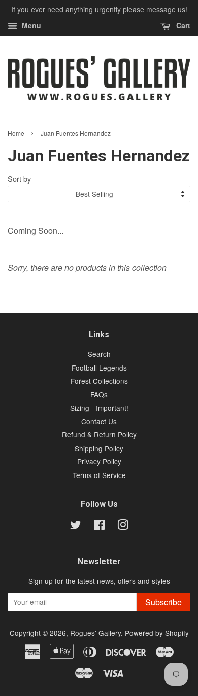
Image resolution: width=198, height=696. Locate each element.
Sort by (19, 178)
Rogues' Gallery (95, 633)
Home (16, 133)
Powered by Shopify (157, 633)
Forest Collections (99, 381)
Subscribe (163, 602)
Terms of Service (99, 475)
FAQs (99, 394)
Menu (30, 25)
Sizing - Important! (99, 407)
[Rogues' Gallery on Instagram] (122, 526)
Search (99, 354)
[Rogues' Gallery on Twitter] (75, 526)
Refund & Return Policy (99, 434)
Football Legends (99, 367)
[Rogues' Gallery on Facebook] (99, 526)
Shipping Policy (99, 448)
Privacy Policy (99, 461)
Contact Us (99, 421)
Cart (182, 25)
